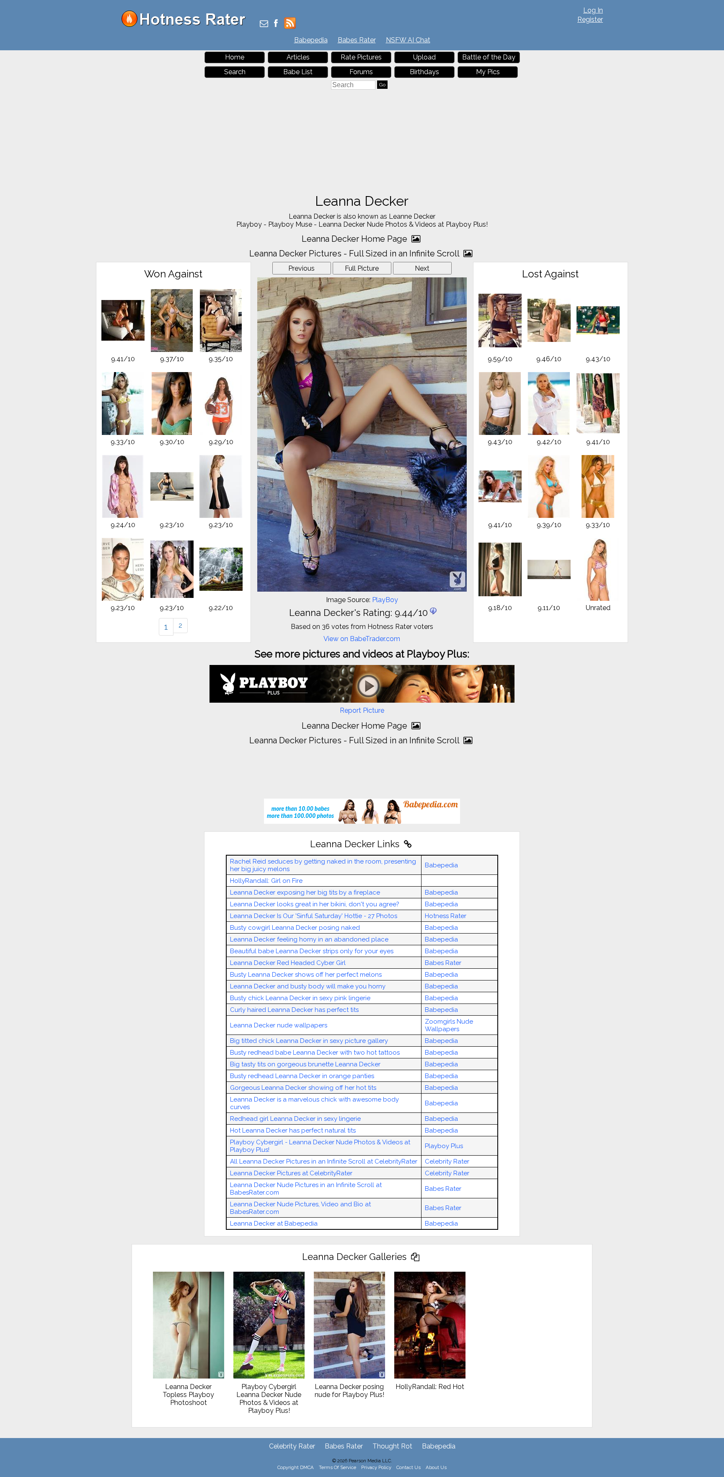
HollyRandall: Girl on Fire (266, 881)
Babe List (298, 72)
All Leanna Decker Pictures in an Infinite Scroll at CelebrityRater (323, 1161)
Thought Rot (392, 1446)
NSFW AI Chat (408, 40)
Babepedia (311, 40)
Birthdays (424, 72)
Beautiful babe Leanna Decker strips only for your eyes (311, 951)
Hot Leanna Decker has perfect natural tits (293, 1130)
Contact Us (408, 1467)
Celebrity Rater (447, 1161)
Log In (593, 10)
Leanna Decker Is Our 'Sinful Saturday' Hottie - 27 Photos (313, 916)
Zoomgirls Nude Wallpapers (449, 1025)
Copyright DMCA (295, 1467)
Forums (361, 72)
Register (590, 19)
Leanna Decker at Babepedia (274, 1223)
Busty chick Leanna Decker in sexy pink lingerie (300, 998)
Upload (424, 57)
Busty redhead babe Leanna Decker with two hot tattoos (315, 1052)
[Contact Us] (264, 24)
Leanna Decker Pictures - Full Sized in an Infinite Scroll (355, 253)
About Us (436, 1467)
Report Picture (362, 710)
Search (235, 72)
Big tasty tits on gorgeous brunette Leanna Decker (305, 1064)
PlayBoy (385, 600)
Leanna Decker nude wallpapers (278, 1025)
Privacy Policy (376, 1467)
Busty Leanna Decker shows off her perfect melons (306, 974)
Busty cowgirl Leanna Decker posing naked (295, 927)
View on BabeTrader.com (361, 639)
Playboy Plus (444, 1146)
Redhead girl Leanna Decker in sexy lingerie (295, 1119)
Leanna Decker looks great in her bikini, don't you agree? (314, 904)
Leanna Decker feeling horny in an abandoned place (309, 939)
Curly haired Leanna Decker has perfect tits (294, 1010)
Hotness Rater (445, 916)
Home (234, 57)
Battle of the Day (488, 57)
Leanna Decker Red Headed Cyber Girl (288, 963)
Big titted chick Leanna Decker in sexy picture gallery (309, 1041)
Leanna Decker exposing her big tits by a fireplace (305, 892)
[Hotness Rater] (186, 25)
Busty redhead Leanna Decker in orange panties (302, 1076)
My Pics (488, 72)
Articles (298, 57)
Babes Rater (357, 40)
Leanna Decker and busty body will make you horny (307, 986)
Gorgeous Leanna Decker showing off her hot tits (303, 1088)
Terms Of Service (337, 1467)
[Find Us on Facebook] (276, 24)
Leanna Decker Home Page (355, 239)
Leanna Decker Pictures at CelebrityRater (291, 1173)
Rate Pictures (361, 57)
